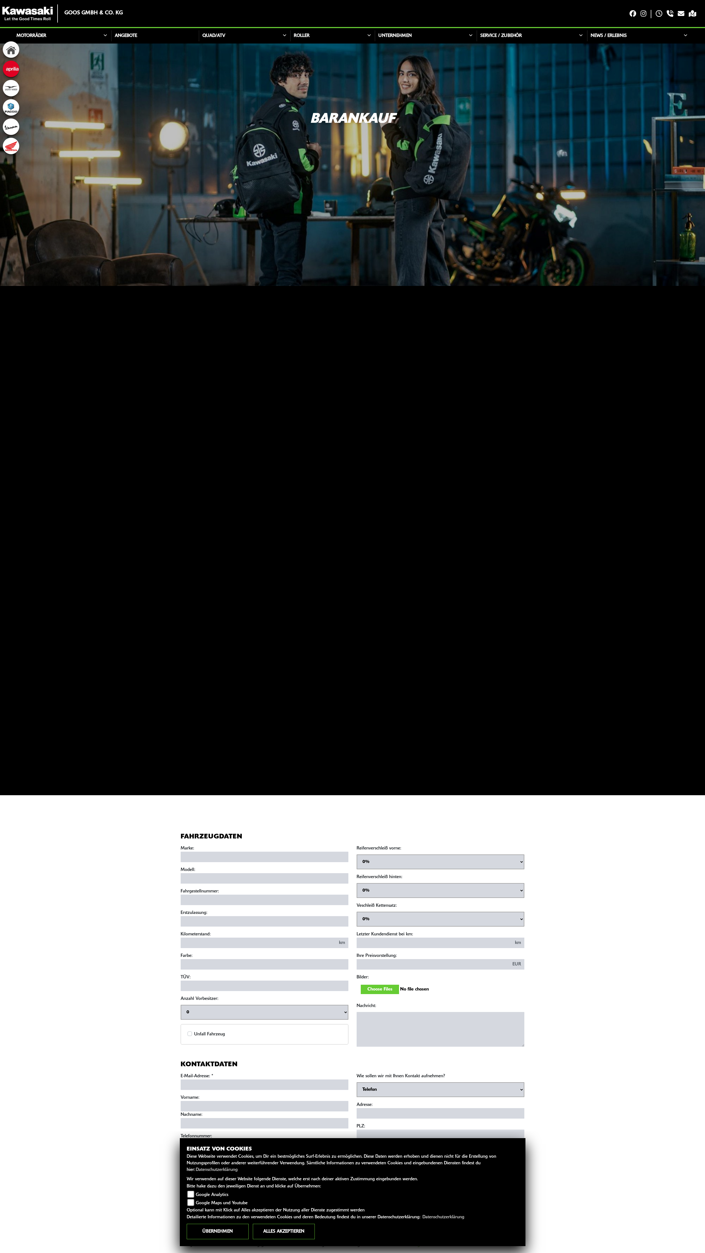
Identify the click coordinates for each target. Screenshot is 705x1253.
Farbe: (186, 956)
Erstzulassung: (194, 913)
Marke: (187, 848)
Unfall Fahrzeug (209, 1034)
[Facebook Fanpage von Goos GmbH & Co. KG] (632, 14)
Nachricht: (366, 1006)
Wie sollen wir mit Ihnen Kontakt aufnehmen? (401, 1076)
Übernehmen (217, 1231)
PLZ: (361, 1126)
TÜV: (186, 977)
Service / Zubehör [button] (501, 36)
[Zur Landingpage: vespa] (11, 126)
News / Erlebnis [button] (609, 36)
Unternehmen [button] (395, 36)
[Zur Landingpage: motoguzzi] (11, 88)
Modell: (188, 870)
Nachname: (191, 1115)
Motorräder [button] (31, 36)
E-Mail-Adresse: (197, 1076)
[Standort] (692, 14)
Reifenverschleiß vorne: (379, 848)
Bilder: (363, 977)
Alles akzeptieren (283, 1231)
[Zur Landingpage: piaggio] (11, 107)
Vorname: (190, 1097)
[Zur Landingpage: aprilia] (11, 69)
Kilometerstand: (196, 934)
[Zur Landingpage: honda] (11, 146)
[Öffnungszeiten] (659, 14)
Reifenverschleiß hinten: (379, 877)
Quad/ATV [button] (213, 36)
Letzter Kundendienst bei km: (385, 934)
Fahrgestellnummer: (200, 891)
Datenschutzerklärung (217, 1170)
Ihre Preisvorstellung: (377, 956)
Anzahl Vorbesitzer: (199, 999)
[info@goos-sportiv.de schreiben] (681, 14)
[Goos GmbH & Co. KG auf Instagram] (643, 14)
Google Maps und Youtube (222, 1203)
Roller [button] (302, 36)
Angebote (126, 36)
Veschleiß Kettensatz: (377, 905)
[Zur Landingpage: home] (11, 49)
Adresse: (365, 1105)
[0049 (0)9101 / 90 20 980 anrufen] (670, 14)
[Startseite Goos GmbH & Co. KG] (27, 13)
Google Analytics (212, 1195)
